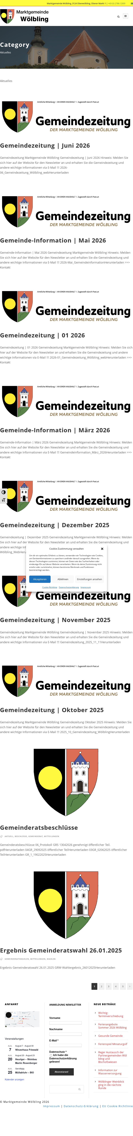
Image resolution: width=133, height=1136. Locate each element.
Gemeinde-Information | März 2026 (55, 430)
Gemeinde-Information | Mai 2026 (53, 240)
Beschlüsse (21, 836)
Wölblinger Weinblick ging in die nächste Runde (111, 1085)
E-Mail (53, 1040)
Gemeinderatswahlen (17, 959)
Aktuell (9, 836)
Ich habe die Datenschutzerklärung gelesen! (63, 1058)
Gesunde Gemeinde (110, 1036)
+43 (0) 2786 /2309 (116, 3)
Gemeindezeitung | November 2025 (55, 620)
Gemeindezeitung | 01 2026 (42, 335)
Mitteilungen (51, 836)
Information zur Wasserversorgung (109, 1071)
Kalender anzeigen (14, 1079)
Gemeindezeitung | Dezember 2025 (54, 525)
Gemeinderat (35, 836)
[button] (102, 548)
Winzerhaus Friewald (26, 1049)
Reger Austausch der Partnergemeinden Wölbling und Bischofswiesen (112, 1057)
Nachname (56, 1029)
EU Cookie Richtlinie (117, 1106)
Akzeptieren (40, 579)
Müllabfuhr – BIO (24, 1072)
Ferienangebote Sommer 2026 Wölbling (112, 1026)
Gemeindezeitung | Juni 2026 (45, 145)
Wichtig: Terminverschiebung (110, 1014)
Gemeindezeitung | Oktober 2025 (52, 710)
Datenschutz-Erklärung (81, 1106)
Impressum (86, 587)
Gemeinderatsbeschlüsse (39, 827)
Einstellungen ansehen (89, 579)
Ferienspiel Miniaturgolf (112, 1044)
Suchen (80, 1089)
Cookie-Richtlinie (49, 587)
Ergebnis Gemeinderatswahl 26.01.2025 (61, 950)
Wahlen (51, 959)
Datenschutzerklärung (69, 587)
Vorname (54, 1018)
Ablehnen (63, 579)
